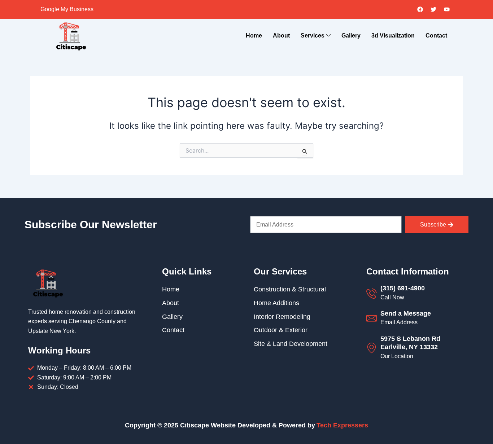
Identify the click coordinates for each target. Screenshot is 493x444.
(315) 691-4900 (402, 288)
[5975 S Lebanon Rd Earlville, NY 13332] (371, 348)
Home (254, 35)
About (281, 35)
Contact (436, 35)
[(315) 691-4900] (371, 293)
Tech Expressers (342, 425)
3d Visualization (393, 35)
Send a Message (405, 313)
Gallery (351, 35)
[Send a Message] (371, 318)
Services (312, 35)
